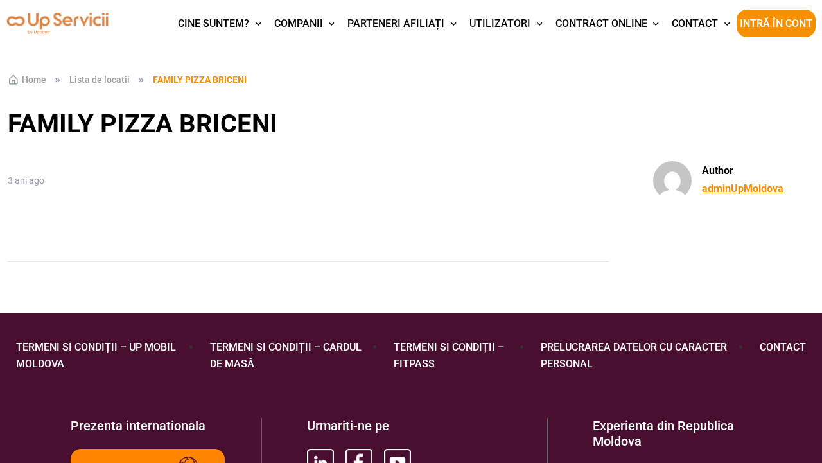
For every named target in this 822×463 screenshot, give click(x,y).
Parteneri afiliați (395, 23)
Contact (695, 23)
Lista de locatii (99, 79)
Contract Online (601, 23)
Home (34, 79)
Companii (298, 23)
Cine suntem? (213, 23)
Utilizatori (499, 23)
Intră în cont (776, 23)
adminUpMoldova (742, 188)
